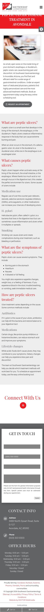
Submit (37, 498)
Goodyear (21, 583)
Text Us (34, 610)
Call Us (12, 610)
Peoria (22, 586)
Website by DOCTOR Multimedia (22, 600)
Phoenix (8, 586)
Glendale (15, 586)
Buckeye (29, 583)
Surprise (36, 583)
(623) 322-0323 (16, 538)
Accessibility (16, 594)
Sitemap (6, 594)
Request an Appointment (18, 104)
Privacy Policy (28, 594)
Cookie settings (22, 605)
